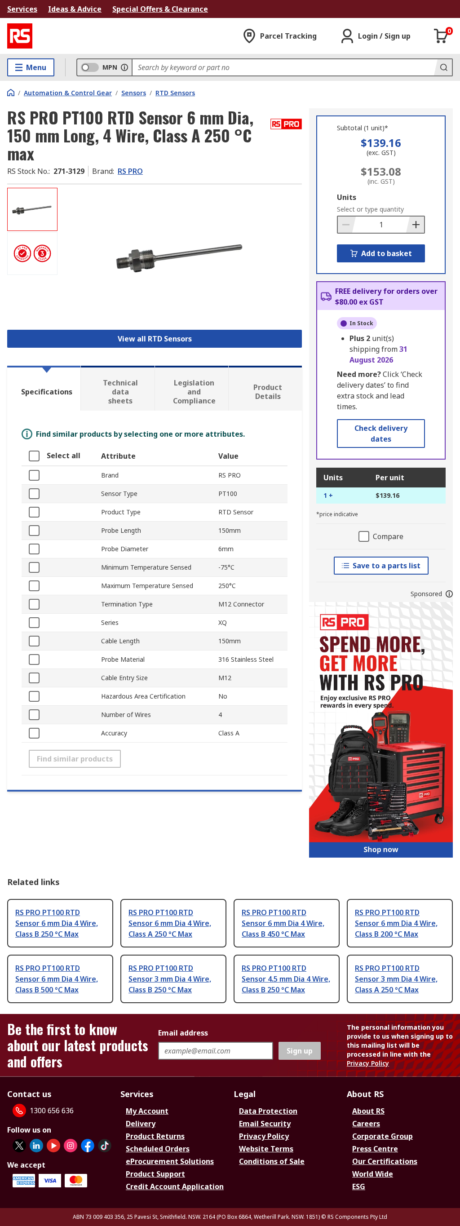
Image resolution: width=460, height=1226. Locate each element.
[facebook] (87, 1145)
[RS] (19, 36)
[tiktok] (104, 1145)
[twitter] (19, 1145)
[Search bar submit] (443, 67)
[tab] (43, 388)
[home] (10, 92)
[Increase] (415, 225)
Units (346, 197)
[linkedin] (36, 1145)
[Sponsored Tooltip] (449, 593)
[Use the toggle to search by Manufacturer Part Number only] (124, 67)
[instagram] (70, 1145)
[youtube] (53, 1145)
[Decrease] (347, 225)
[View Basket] (441, 36)
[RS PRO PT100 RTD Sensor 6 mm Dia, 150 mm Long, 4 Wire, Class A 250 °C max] (181, 256)
